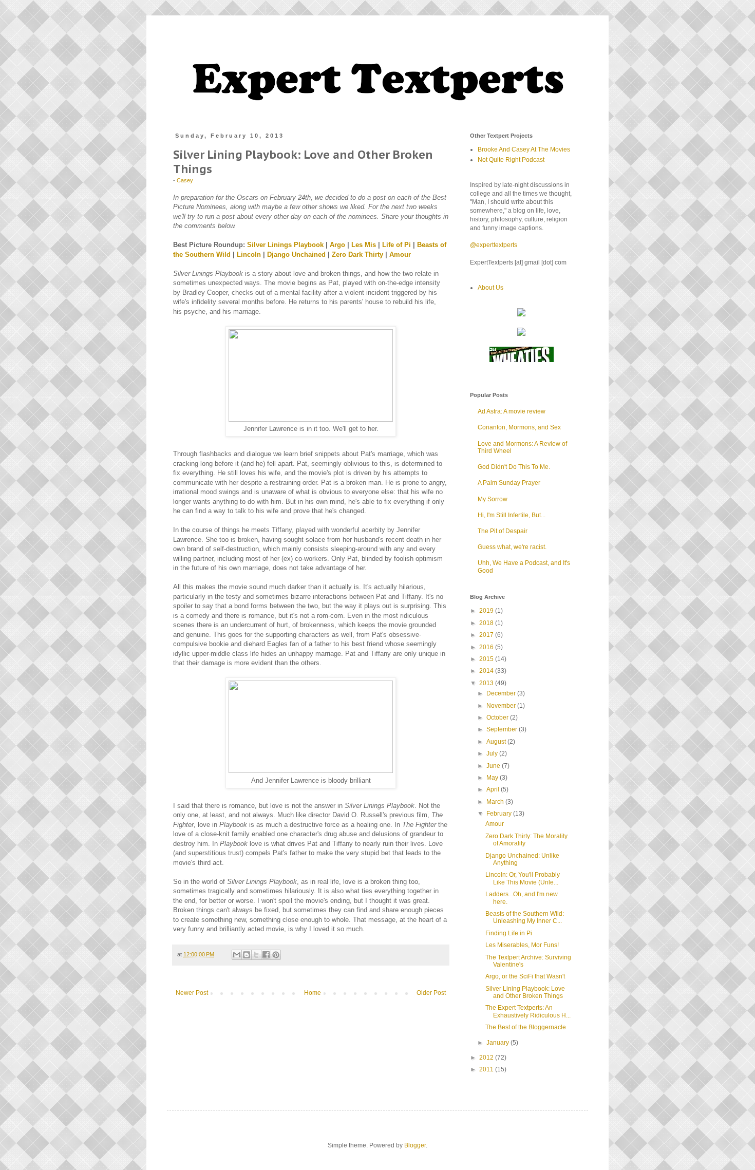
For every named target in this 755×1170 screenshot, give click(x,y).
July (492, 753)
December (501, 693)
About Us (490, 287)
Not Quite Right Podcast (511, 159)
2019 (487, 610)
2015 (487, 659)
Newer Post (192, 992)
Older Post (431, 992)
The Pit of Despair (502, 531)
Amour (400, 254)
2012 (487, 1057)
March (495, 801)
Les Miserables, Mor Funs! (522, 945)
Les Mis (363, 245)
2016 (487, 647)
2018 (487, 623)
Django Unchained (296, 254)
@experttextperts (493, 245)
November (501, 705)
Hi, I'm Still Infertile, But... (511, 515)
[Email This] (237, 955)
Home (312, 992)
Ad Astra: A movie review (511, 411)
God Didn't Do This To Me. (514, 466)
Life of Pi (396, 245)
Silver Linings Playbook (285, 245)
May (493, 777)
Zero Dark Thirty (357, 254)
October (498, 717)
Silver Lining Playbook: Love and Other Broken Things (525, 992)
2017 (487, 634)
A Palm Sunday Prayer (509, 482)
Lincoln (249, 254)
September (502, 729)
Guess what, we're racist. (512, 547)
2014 (487, 670)
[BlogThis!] (246, 955)
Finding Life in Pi (508, 933)
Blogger (415, 1145)
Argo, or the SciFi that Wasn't (525, 976)
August (496, 741)
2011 (487, 1069)
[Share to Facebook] (266, 955)
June (494, 765)
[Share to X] (256, 955)
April (493, 789)
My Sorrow (492, 499)
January (498, 1042)
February (499, 813)
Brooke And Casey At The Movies (524, 149)
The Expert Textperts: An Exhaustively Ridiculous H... (528, 1011)
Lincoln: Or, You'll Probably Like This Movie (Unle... (522, 878)
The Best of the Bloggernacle (525, 1027)
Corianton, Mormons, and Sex (519, 427)
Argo (337, 245)
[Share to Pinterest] (276, 955)
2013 (487, 683)
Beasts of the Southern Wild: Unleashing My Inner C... (524, 917)
